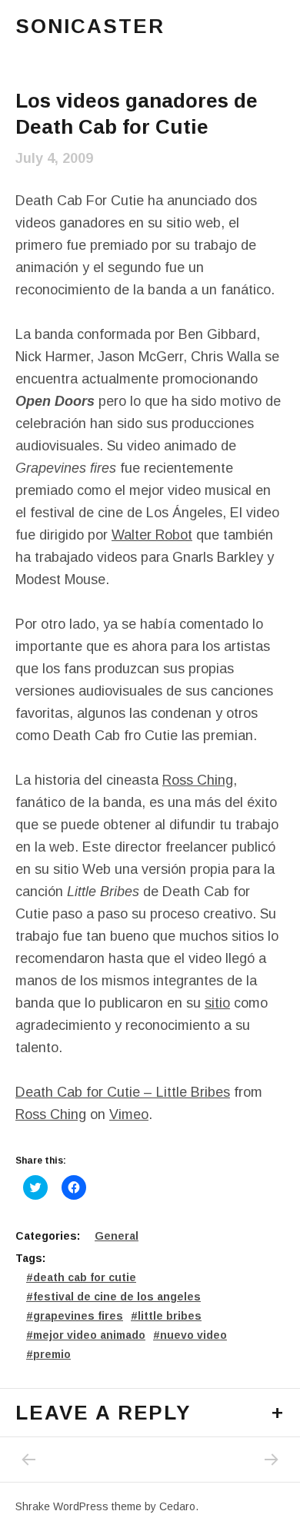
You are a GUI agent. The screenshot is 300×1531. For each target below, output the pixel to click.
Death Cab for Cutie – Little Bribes (122, 1092)
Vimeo (128, 1114)
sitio (217, 1003)
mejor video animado (89, 1335)
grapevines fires (78, 1316)
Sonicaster (90, 26)
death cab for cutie (84, 1277)
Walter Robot (152, 535)
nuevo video (193, 1335)
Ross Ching (197, 780)
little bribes (170, 1316)
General (116, 1236)
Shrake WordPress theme (78, 1506)
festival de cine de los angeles (117, 1296)
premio (52, 1354)
